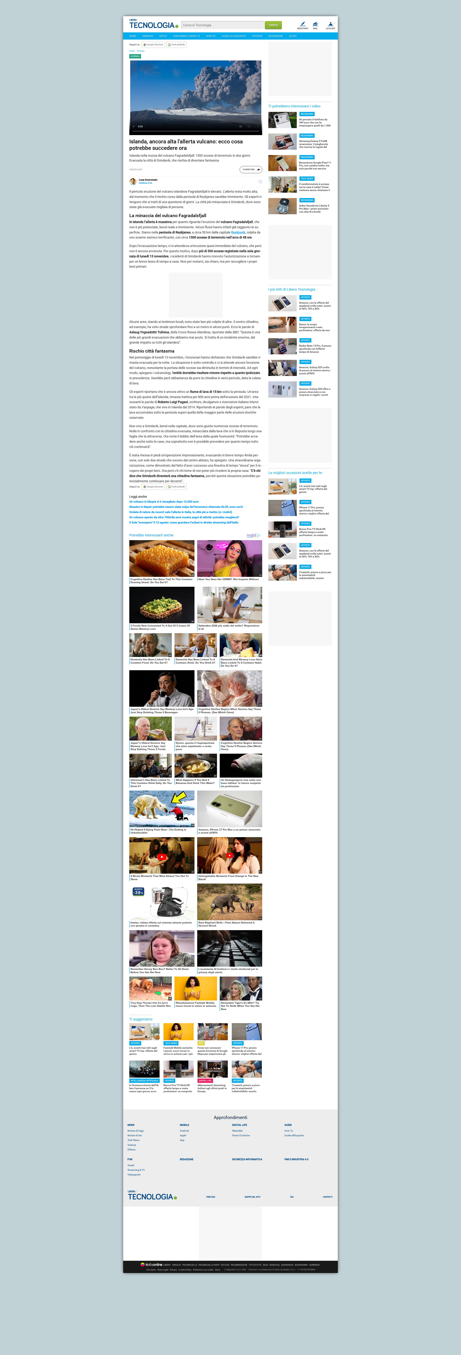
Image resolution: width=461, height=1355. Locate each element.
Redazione (186, 1159)
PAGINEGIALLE (189, 1265)
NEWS (132, 36)
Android (184, 1130)
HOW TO (211, 36)
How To (289, 1130)
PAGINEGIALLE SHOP (209, 1265)
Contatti (327, 1197)
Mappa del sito (252, 1197)
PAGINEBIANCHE (239, 1265)
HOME (132, 51)
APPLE (163, 36)
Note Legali (163, 1270)
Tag (292, 1197)
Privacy (173, 1270)
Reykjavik (238, 232)
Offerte (131, 1149)
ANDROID (147, 36)
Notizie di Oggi (135, 1130)
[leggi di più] (260, 181)
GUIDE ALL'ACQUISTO (234, 36)
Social (130, 1165)
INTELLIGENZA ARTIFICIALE (144, 1080)
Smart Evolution (241, 1135)
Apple (183, 1135)
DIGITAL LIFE (205, 1080)
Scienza (131, 1144)
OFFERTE (257, 36)
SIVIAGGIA (274, 1265)
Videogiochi (133, 1174)
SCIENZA (141, 51)
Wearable (237, 1130)
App (182, 1140)
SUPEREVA (314, 1265)
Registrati (302, 28)
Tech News (133, 1140)
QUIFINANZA (287, 1265)
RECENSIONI (275, 36)
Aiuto (217, 1270)
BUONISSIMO (301, 1265)
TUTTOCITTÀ (255, 1265)
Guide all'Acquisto (294, 1135)
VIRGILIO (176, 1265)
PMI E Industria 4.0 (296, 1159)
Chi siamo (151, 1270)
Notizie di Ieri (134, 1135)
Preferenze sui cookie (203, 1270)
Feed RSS (210, 1197)
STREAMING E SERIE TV (186, 36)
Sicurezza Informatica (247, 1159)
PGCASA (225, 1265)
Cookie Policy (184, 1270)
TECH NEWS (171, 1043)
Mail (315, 28)
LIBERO (167, 1265)
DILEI (265, 1265)
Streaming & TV (136, 1169)
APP (201, 1043)
